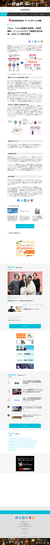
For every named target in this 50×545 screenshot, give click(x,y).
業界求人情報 (23, 14)
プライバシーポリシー (25, 533)
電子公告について (25, 528)
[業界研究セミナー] (25, 248)
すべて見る (25, 226)
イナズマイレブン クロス (13, 438)
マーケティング (11, 24)
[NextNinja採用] (25, 463)
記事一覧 (3, 14)
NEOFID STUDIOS (12, 449)
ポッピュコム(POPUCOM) (31, 441)
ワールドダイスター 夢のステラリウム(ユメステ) (25, 447)
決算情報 (42, 14)
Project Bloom (12, 447)
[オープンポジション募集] (25, 20)
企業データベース (13, 14)
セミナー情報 (33, 14)
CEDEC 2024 (23, 441)
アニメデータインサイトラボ (25, 438)
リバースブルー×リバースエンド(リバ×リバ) (26, 444)
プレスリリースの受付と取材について (25, 526)
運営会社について (25, 521)
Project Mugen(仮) (12, 444)
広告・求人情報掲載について (25, 524)
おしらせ (25, 531)
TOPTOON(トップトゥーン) (14, 441)
